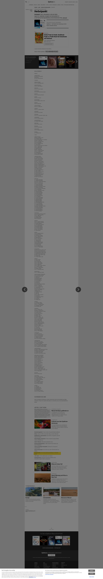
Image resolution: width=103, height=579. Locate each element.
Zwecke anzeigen (91, 576)
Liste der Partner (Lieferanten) (49, 574)
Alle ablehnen (92, 573)
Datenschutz (31, 577)
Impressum (34, 577)
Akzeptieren (91, 570)
